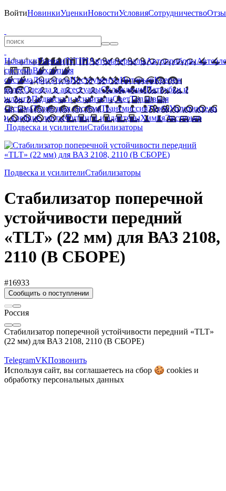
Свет (121, 98)
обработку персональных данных (64, 379)
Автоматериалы (117, 60)
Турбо (158, 108)
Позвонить (67, 360)
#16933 (16, 282)
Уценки (74, 12)
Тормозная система (67, 108)
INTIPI (77, 60)
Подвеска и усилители (72, 98)
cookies (179, 370)
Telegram (19, 360)
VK (41, 360)
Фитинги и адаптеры (102, 117)
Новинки (43, 12)
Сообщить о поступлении (48, 293)
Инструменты (95, 79)
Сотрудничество (177, 12)
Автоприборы (171, 60)
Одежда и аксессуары (62, 89)
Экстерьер (183, 117)
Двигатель (51, 79)
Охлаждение (123, 89)
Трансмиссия (124, 108)
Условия (133, 12)
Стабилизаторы (115, 127)
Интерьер (137, 79)
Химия (152, 117)
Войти (15, 12)
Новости (103, 12)
